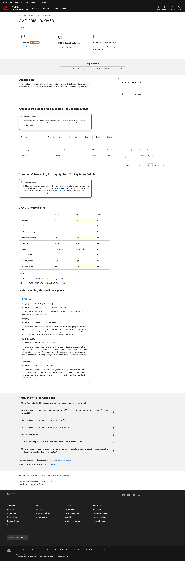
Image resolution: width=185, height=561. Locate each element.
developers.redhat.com (101, 513)
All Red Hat (171, 10)
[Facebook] (133, 496)
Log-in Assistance (42, 517)
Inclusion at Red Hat (77, 550)
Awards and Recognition (73, 521)
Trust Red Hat (69, 509)
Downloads (18, 2)
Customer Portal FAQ (43, 513)
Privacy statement (20, 557)
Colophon (68, 525)
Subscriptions (7, 2)
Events (34, 550)
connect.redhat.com (100, 517)
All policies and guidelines (46, 557)
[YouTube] (128, 496)
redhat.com (97, 509)
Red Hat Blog (64, 550)
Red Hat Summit (103, 550)
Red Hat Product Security (62, 475)
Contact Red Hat (52, 550)
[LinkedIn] (123, 496)
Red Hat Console (30, 2)
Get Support (43, 2)
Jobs (27, 550)
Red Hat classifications (39, 193)
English (164, 10)
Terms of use (32, 557)
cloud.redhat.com (99, 521)
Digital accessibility (62, 557)
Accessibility (69, 517)
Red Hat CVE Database (26, 15)
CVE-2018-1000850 (44, 15)
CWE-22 (24, 299)
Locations (41, 550)
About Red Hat (19, 550)
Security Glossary (64, 460)
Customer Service (13, 521)
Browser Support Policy (72, 513)
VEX (21, 28)
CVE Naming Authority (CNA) (56, 191)
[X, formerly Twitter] (139, 496)
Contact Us (39, 509)
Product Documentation (15, 525)
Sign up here (51, 464)
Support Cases (12, 517)
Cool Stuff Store (91, 550)
